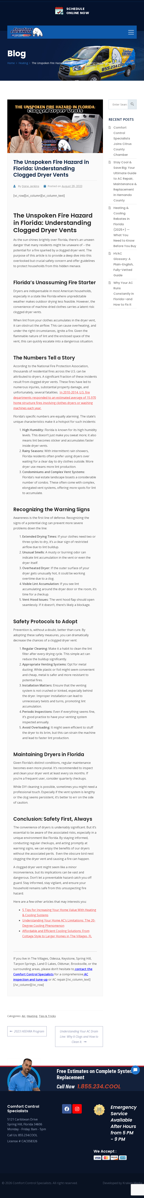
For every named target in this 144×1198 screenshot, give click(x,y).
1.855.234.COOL (99, 1086)
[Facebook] (66, 1109)
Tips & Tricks (47, 1016)
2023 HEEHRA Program (29, 1029)
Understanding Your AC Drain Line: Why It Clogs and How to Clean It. (79, 1035)
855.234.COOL (28, 1135)
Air (23, 1016)
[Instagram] (77, 1109)
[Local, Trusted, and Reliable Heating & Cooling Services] (27, 32)
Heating (32, 1016)
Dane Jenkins (30, 186)
